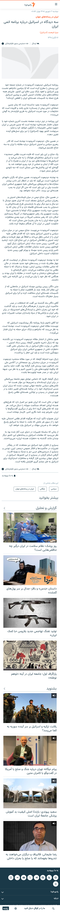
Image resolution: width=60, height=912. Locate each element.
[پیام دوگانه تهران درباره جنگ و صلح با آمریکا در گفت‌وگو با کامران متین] (30, 751)
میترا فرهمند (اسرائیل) (49, 32)
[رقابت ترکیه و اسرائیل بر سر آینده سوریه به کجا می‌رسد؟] (30, 708)
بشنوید (51, 689)
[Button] (35, 43)
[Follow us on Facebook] (42, 877)
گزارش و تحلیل (46, 508)
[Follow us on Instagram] (11, 877)
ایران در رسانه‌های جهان (47, 17)
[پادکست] (15, 908)
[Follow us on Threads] (55, 884)
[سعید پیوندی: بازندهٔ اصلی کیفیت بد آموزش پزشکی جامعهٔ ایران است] (30, 793)
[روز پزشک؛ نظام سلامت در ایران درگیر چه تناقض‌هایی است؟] (30, 528)
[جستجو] (53, 908)
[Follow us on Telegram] (36, 877)
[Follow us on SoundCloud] (17, 877)
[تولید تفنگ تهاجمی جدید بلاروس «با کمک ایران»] (30, 613)
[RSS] (49, 877)
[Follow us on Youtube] (23, 877)
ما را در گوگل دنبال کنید (34, 908)
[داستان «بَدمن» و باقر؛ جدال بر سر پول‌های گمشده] (30, 570)
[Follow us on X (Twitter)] (30, 877)
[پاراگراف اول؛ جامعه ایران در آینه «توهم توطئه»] (30, 655)
